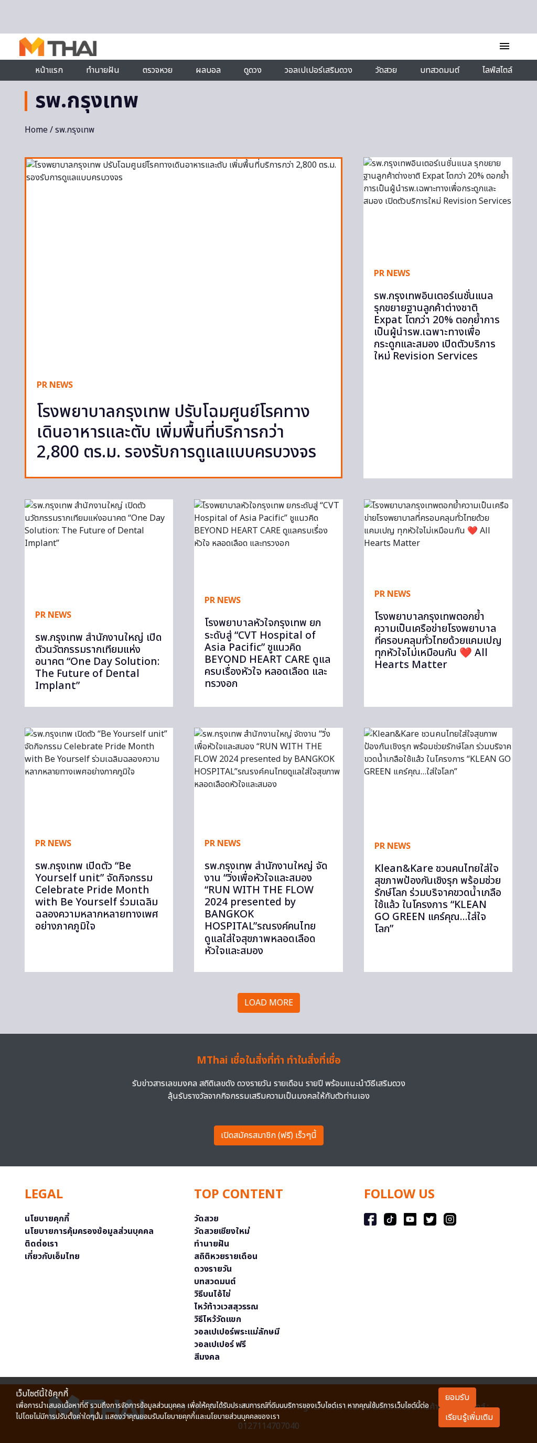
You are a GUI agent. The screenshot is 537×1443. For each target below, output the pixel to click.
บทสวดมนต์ (439, 70)
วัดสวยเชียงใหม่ (222, 1231)
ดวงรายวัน (213, 1269)
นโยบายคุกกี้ (47, 1218)
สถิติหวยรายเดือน (225, 1256)
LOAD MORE (268, 1003)
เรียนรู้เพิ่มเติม (469, 1417)
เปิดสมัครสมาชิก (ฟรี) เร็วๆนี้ (269, 1135)
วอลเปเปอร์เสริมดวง (318, 70)
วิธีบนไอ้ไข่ (212, 1294)
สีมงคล (207, 1357)
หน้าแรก (49, 70)
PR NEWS (55, 385)
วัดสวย (386, 70)
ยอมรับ (457, 1397)
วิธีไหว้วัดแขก (217, 1319)
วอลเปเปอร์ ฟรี (220, 1344)
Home (36, 130)
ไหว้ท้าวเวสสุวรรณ (226, 1306)
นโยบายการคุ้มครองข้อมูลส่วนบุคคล (89, 1231)
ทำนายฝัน (103, 70)
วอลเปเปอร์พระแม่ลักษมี (237, 1332)
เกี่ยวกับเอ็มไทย (52, 1256)
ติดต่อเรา (41, 1244)
